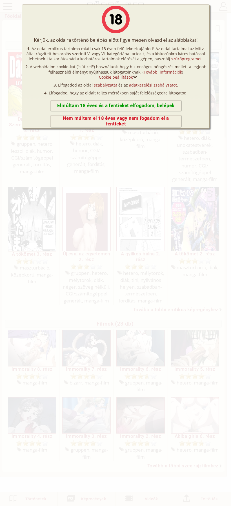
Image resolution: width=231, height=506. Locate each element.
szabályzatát (105, 85)
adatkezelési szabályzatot (153, 85)
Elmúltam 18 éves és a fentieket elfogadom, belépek (115, 105)
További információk (163, 72)
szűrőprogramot (186, 58)
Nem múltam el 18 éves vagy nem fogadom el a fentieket (116, 121)
